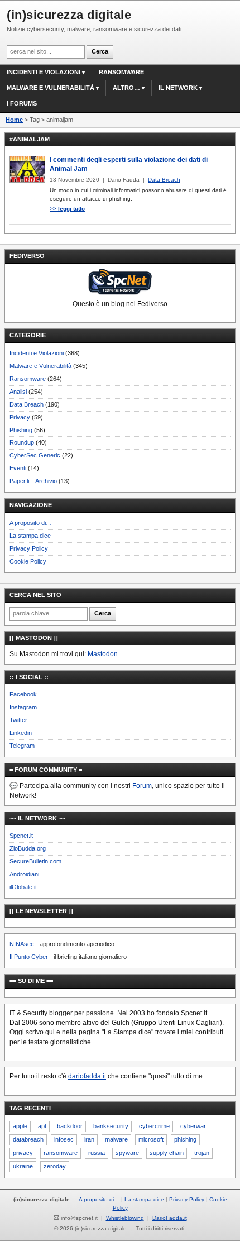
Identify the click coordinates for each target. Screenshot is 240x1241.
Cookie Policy (27, 561)
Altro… (126, 87)
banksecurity (110, 1126)
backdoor (70, 1126)
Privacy (19, 417)
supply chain (167, 1152)
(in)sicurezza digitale (69, 15)
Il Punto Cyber (28, 956)
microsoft (151, 1139)
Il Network (178, 87)
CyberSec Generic (34, 455)
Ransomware (121, 72)
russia (96, 1152)
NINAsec (21, 944)
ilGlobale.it (23, 887)
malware (116, 1139)
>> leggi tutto (67, 209)
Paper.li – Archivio (33, 481)
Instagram (23, 707)
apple (20, 1126)
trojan (201, 1152)
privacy (23, 1152)
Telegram (22, 745)
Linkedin (20, 732)
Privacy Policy (28, 548)
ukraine (23, 1166)
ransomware (61, 1152)
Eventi (17, 468)
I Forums (22, 103)
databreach (28, 1139)
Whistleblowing (125, 1218)
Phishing (20, 430)
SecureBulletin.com (35, 861)
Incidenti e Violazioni (36, 353)
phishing (185, 1139)
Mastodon (103, 654)
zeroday (55, 1166)
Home (14, 119)
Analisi (18, 391)
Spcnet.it (21, 835)
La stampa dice (30, 535)
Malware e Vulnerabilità (50, 87)
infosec (64, 1139)
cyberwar (193, 1126)
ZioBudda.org (27, 848)
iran (89, 1139)
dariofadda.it (87, 1076)
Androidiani (24, 874)
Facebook (23, 694)
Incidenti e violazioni (43, 72)
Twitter (18, 720)
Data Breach (26, 404)
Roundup (21, 442)
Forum (142, 786)
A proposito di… (30, 522)
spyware (127, 1152)
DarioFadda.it (169, 1218)
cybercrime (154, 1126)
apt (42, 1126)
